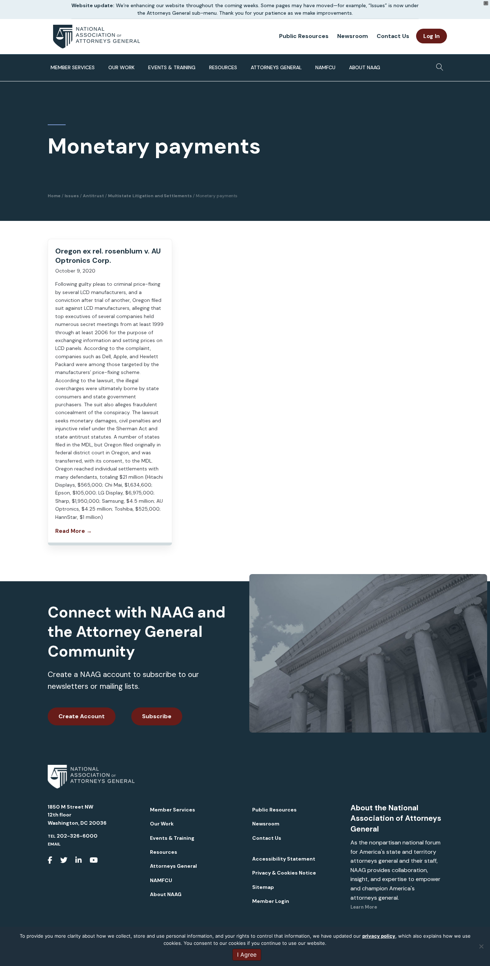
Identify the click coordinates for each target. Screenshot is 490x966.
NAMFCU (325, 67)
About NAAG (364, 67)
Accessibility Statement (283, 859)
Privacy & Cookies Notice (284, 873)
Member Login (270, 901)
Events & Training (171, 67)
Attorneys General (276, 67)
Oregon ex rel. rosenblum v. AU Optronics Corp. (108, 255)
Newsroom (352, 36)
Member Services (73, 67)
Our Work (121, 67)
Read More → (73, 531)
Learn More (363, 907)
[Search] (437, 65)
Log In (431, 36)
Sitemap (263, 887)
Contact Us (393, 36)
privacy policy (378, 936)
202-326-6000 (77, 836)
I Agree (246, 954)
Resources (223, 67)
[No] (481, 946)
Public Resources (304, 36)
